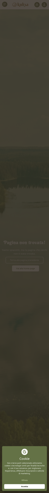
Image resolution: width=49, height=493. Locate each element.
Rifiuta (25, 480)
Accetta (24, 486)
